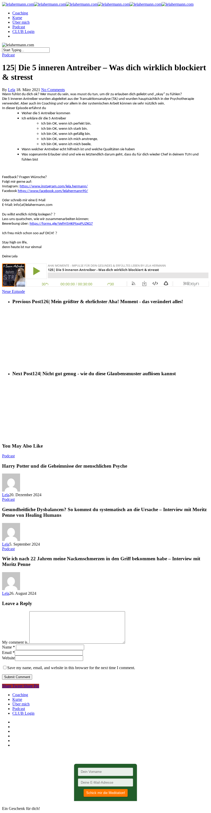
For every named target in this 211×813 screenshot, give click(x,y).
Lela (11, 90)
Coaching (20, 13)
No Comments (53, 90)
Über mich (21, 22)
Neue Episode (13, 291)
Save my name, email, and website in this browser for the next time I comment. (71, 668)
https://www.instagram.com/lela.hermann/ (54, 186)
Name (8, 647)
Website (8, 658)
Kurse (17, 17)
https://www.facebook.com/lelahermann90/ (53, 191)
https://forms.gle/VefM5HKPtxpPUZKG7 (61, 224)
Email (8, 652)
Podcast (18, 27)
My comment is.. (15, 642)
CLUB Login (23, 31)
